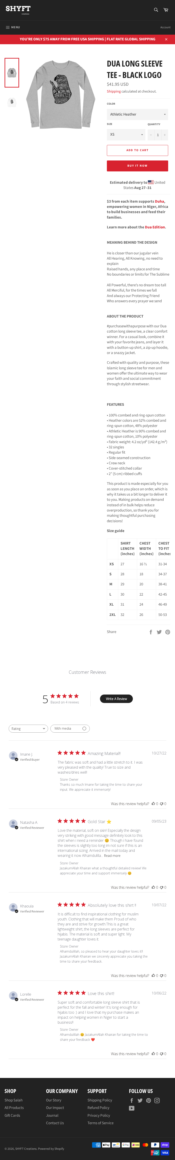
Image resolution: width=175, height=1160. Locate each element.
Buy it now (137, 166)
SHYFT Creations (26, 1149)
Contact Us (55, 1123)
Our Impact (55, 1108)
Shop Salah (14, 1100)
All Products (14, 1108)
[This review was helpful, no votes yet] (153, 803)
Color (111, 104)
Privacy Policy (99, 1115)
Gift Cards (12, 1115)
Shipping (114, 91)
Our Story (53, 1100)
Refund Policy (98, 1108)
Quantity (154, 124)
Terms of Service (100, 1123)
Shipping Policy (100, 1100)
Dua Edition (155, 227)
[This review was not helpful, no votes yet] (161, 803)
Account (165, 27)
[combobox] (28, 729)
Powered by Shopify (51, 1149)
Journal (52, 1115)
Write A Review (116, 699)
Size (109, 124)
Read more (112, 855)
